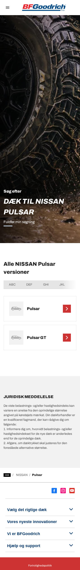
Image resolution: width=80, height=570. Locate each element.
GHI (46, 284)
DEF (29, 284)
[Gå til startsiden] (44, 8)
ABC (12, 284)
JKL (62, 284)
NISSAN (22, 475)
